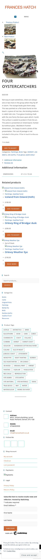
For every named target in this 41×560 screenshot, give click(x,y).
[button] (3, 52)
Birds (21, 152)
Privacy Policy (9, 485)
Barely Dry (5, 308)
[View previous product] (5, 22)
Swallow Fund (18, 194)
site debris (8, 378)
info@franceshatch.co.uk (19, 433)
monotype (7, 358)
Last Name (8, 520)
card (26, 334)
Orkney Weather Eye (16, 252)
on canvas (24, 362)
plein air (17, 370)
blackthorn (8, 334)
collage (27, 338)
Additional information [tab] (13, 160)
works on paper (23, 390)
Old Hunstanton (10, 362)
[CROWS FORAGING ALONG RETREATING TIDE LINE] (10, 29)
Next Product (9, 36)
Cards (4, 300)
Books (4, 297)
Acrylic (6, 330)
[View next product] (15, 36)
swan (34, 382)
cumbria (7, 342)
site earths (12, 155)
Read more (11, 264)
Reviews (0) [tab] (8, 163)
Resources (5, 318)
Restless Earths (7, 313)
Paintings (14, 152)
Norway (33, 358)
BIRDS (27, 330)
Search (7, 285)
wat (17, 386)
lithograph (22, 354)
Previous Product (12, 22)
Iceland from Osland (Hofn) (20, 196)
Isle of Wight (18, 350)
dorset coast (28, 342)
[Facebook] (7, 444)
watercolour (30, 155)
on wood (7, 366)
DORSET (31, 152)
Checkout (7, 461)
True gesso (21, 155)
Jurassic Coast (9, 354)
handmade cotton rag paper (25, 346)
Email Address (10, 505)
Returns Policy (9, 490)
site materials (22, 382)
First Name (8, 513)
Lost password (9, 465)
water (24, 386)
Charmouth (8, 338)
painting (7, 370)
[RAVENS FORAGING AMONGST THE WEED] (10, 43)
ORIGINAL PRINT (19, 366)
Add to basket (10, 148)
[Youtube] (21, 444)
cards (33, 334)
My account (8, 457)
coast (18, 338)
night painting (20, 358)
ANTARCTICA (17, 330)
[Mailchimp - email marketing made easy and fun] (16, 533)
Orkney (31, 366)
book (18, 334)
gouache (7, 346)
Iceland (7, 350)
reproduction (20, 374)
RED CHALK (7, 374)
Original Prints (7, 302)
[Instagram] (14, 444)
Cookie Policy (11, 551)
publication (28, 370)
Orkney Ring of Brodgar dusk (21, 223)
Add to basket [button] (13, 209)
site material (9, 382)
